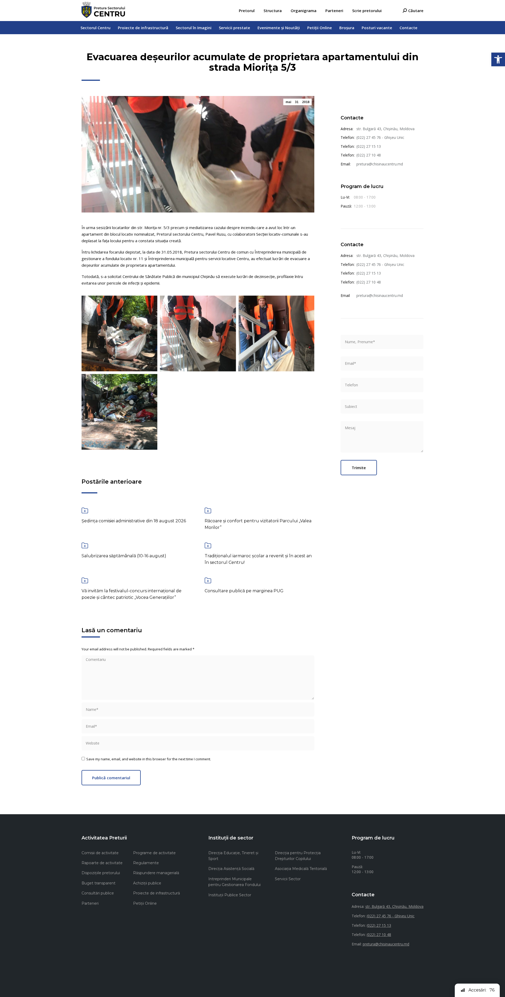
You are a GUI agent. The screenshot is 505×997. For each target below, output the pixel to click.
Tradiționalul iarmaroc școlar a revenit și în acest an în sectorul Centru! (258, 559)
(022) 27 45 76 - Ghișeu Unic (380, 137)
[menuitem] (247, 10)
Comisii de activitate (100, 853)
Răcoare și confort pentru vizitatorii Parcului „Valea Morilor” (258, 524)
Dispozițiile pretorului (101, 873)
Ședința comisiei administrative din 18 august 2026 (134, 520)
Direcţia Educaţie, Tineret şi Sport (233, 856)
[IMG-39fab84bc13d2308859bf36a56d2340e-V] (119, 333)
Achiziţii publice (147, 883)
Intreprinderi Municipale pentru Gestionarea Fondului (234, 882)
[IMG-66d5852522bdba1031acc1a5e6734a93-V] (198, 333)
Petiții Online (145, 903)
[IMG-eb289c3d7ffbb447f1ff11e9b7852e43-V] (119, 412)
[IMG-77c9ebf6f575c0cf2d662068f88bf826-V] (276, 333)
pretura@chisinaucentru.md (379, 163)
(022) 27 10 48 (368, 155)
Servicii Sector (288, 879)
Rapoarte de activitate (102, 863)
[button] (498, 59)
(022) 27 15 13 (368, 146)
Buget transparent (98, 883)
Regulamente (146, 863)
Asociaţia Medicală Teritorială (301, 868)
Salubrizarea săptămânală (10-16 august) (124, 555)
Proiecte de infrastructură (156, 893)
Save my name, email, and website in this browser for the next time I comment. (148, 759)
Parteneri (90, 903)
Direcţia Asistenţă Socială (231, 868)
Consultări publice (98, 893)
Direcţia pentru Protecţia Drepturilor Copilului (298, 856)
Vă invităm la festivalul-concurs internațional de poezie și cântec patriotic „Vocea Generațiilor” (131, 594)
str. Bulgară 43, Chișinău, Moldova (385, 128)
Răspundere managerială (156, 873)
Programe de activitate (154, 853)
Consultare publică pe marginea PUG (244, 590)
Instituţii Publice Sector (229, 895)
